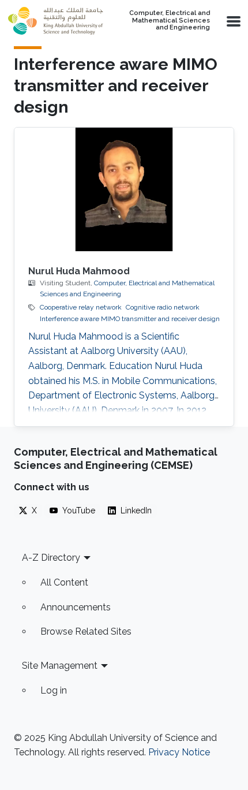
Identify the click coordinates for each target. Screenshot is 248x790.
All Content (64, 582)
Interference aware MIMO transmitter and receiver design (130, 319)
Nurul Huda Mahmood (79, 271)
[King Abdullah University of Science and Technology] (55, 21)
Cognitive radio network (163, 307)
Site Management (59, 665)
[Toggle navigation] (232, 20)
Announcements (75, 607)
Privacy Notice (179, 752)
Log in (53, 690)
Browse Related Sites (85, 631)
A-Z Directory (51, 557)
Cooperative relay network (81, 307)
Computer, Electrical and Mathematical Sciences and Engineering (169, 20)
